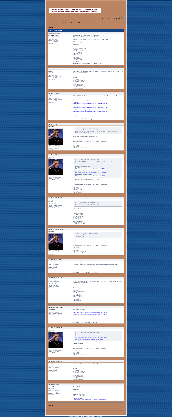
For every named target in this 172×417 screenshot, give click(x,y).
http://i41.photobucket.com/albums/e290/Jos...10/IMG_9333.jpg (90, 312)
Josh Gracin (53, 22)
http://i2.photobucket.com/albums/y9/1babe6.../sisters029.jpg (89, 399)
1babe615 (51, 386)
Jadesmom (51, 95)
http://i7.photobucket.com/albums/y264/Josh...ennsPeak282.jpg (90, 111)
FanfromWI (51, 126)
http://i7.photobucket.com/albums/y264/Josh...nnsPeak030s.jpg (90, 107)
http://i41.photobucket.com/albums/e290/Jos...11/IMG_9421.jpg (90, 314)
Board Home (106, 18)
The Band (65, 22)
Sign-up (122, 17)
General (59, 22)
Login (117, 17)
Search (113, 18)
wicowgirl (51, 71)
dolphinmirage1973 (53, 35)
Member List (120, 18)
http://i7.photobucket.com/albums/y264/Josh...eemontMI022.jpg (90, 103)
